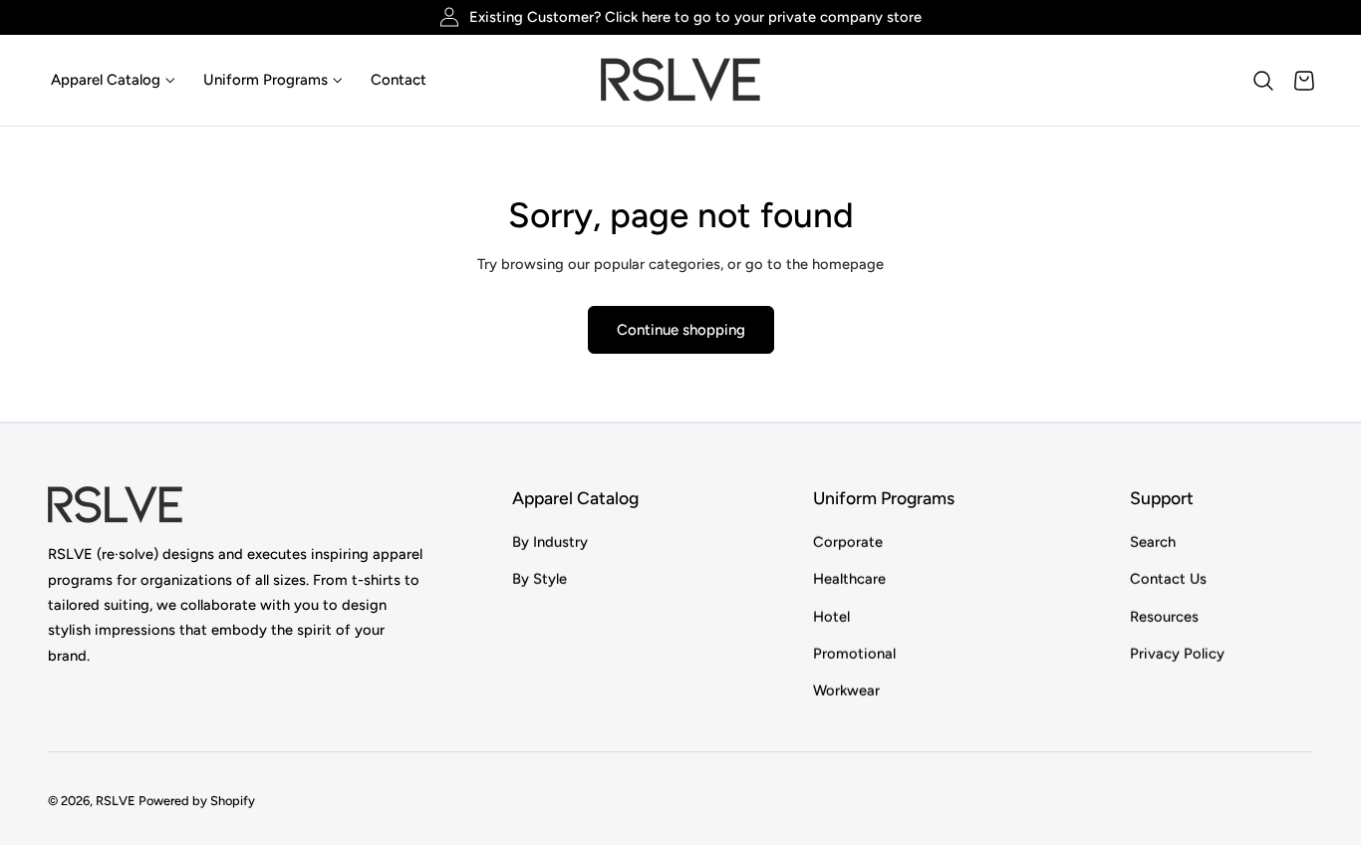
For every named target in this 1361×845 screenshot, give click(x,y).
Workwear (846, 691)
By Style (539, 579)
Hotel (831, 616)
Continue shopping (681, 330)
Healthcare (849, 579)
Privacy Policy (1177, 654)
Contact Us (1168, 579)
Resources (1164, 616)
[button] (1263, 81)
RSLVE (116, 801)
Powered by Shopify (196, 801)
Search (1153, 542)
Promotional (854, 654)
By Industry (550, 542)
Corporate (848, 542)
